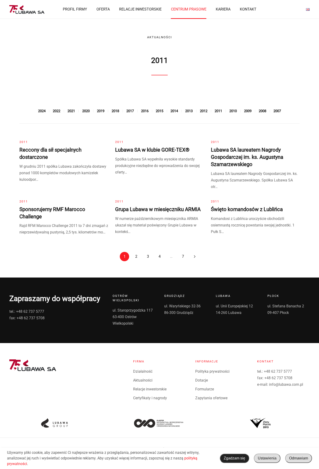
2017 (130, 111)
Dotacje (201, 380)
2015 (159, 111)
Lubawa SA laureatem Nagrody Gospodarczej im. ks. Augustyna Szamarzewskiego (247, 157)
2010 (233, 111)
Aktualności (142, 380)
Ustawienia (267, 458)
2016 (145, 111)
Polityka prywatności (212, 371)
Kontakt (248, 9)
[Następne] (194, 256)
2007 (277, 111)
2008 (262, 111)
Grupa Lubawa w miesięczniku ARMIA (158, 209)
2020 (86, 111)
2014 (174, 111)
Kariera (223, 9)
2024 (42, 111)
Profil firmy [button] (75, 9)
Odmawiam (298, 458)
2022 (56, 111)
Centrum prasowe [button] (188, 9)
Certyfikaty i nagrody (150, 398)
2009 (248, 111)
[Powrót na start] (26, 9)
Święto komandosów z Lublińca (247, 209)
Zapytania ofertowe (211, 398)
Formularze (204, 389)
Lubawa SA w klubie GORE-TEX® (152, 150)
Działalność (142, 371)
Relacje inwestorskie (140, 9)
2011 (218, 111)
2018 (115, 111)
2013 (189, 111)
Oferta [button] (103, 9)
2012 (203, 111)
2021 (71, 111)
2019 (100, 111)
